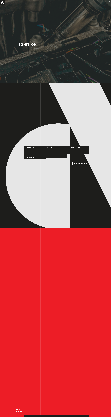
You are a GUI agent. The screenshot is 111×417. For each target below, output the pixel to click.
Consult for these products (81, 163)
